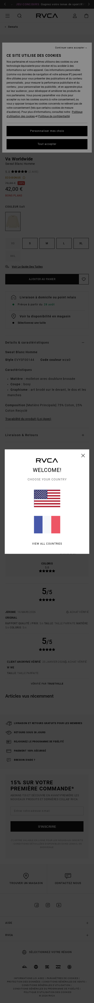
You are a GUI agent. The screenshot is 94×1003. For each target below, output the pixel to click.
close (83, 455)
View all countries (47, 543)
